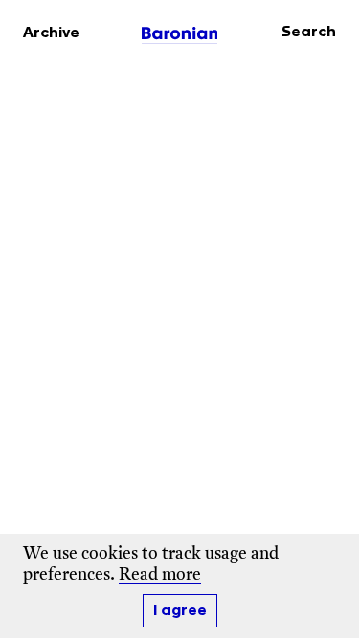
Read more (160, 575)
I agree (180, 611)
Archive (51, 33)
